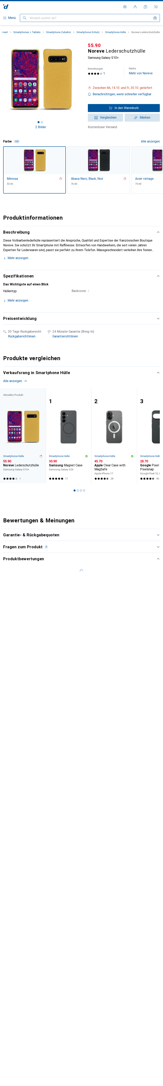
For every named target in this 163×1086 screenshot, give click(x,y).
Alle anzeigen (150, 141)
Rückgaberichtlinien (21, 336)
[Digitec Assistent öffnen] (145, 7)
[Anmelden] (135, 7)
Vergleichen (108, 117)
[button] (124, 88)
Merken (145, 117)
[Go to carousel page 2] (78, 490)
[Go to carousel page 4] (84, 490)
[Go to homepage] (6, 6)
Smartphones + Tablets (27, 32)
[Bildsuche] (155, 18)
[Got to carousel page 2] (42, 122)
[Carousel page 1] (75, 490)
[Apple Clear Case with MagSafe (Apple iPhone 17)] (114, 435)
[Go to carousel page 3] (81, 490)
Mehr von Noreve (141, 71)
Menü (12, 18)
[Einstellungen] (125, 7)
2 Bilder (40, 127)
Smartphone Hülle (115, 32)
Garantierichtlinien (65, 336)
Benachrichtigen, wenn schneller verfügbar (122, 94)
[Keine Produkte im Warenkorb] (156, 7)
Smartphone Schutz (88, 32)
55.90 (94, 45)
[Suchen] (24, 18)
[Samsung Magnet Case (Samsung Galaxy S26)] (68, 435)
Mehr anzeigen (18, 258)
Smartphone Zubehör (58, 32)
